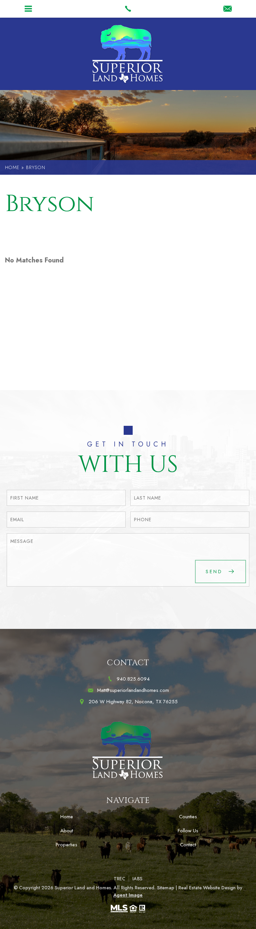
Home (66, 816)
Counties (188, 816)
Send (215, 571)
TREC (119, 878)
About (66, 830)
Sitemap (165, 887)
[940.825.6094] (128, 8)
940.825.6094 (133, 679)
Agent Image (128, 895)
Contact (188, 844)
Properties (66, 844)
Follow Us (188, 830)
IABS (137, 878)
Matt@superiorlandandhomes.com (133, 690)
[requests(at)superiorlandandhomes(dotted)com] (227, 9)
